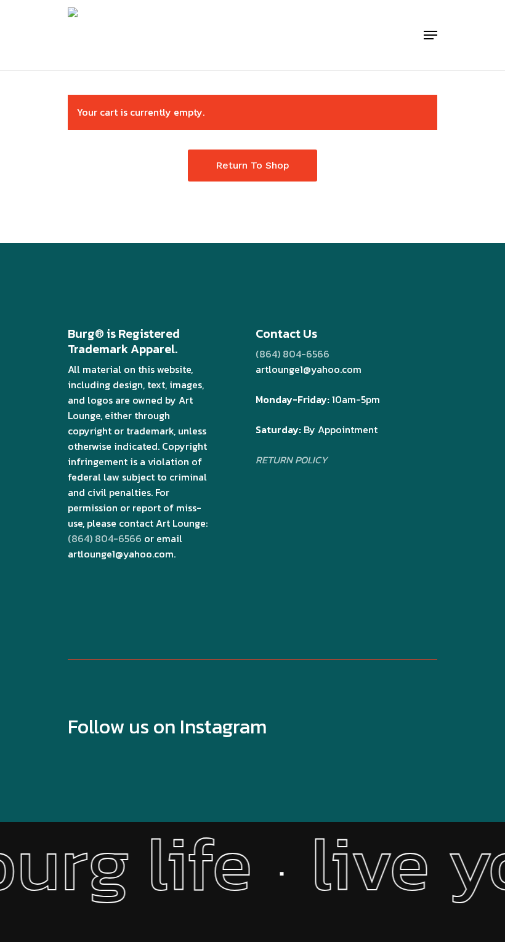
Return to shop (252, 165)
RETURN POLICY (291, 459)
